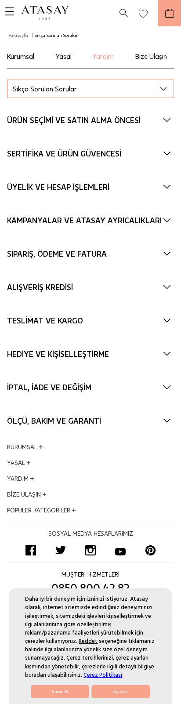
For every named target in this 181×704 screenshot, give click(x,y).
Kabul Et (60, 691)
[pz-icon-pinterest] (150, 550)
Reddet (88, 641)
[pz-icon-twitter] (60, 550)
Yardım (103, 56)
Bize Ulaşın (151, 56)
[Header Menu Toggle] (7, 13)
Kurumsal (20, 56)
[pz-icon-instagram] (90, 550)
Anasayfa (18, 35)
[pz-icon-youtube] (120, 550)
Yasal (64, 56)
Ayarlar (120, 691)
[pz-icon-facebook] (30, 550)
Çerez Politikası (102, 675)
